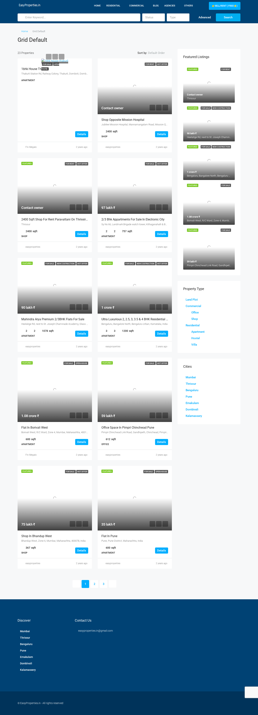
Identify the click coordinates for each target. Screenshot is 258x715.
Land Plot (192, 299)
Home (97, 5)
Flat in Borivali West (34, 427)
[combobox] (153, 17)
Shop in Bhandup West (36, 536)
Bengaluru (192, 390)
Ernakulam (192, 403)
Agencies (169, 5)
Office (195, 312)
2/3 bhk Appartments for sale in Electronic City (133, 219)
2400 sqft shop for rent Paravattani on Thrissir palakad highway (65, 219)
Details (81, 134)
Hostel (195, 338)
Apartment (198, 331)
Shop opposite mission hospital (122, 120)
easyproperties (113, 147)
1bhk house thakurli (35, 69)
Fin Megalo (31, 147)
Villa (194, 344)
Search (228, 17)
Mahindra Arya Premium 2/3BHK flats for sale (52, 319)
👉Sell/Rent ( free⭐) (224, 6)
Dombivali (192, 409)
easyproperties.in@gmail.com (95, 630)
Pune (189, 396)
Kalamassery (194, 416)
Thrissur (191, 383)
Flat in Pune (109, 536)
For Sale (47, 64)
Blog (156, 5)
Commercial (136, 5)
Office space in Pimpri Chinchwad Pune (127, 427)
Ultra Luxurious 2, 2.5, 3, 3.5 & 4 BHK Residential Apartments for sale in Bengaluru (156, 319)
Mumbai (191, 377)
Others (188, 5)
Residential (113, 5)
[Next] (112, 584)
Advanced (204, 17)
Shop (194, 319)
